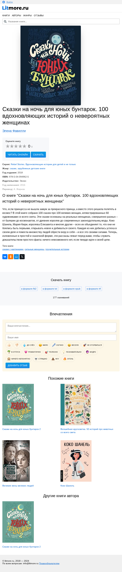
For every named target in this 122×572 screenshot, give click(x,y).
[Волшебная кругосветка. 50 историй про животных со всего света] (76, 424)
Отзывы (39, 15)
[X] (22, 256)
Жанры (27, 15)
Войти (10, 2)
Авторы (16, 15)
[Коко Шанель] (76, 481)
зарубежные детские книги (31, 168)
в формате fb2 (28, 288)
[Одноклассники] (10, 256)
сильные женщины (34, 249)
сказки (13, 168)
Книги (6, 15)
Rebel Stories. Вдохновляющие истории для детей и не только (43, 164)
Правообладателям (49, 563)
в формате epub (71, 288)
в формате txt (50, 288)
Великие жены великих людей (18, 485)
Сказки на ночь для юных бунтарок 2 (21, 429)
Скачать (38, 154)
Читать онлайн (18, 154)
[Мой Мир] (16, 256)
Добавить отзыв (17, 365)
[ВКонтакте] (4, 256)
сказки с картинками (12, 249)
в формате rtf (94, 288)
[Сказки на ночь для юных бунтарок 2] (18, 424)
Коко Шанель (67, 485)
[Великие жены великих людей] (16, 481)
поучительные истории (57, 249)
